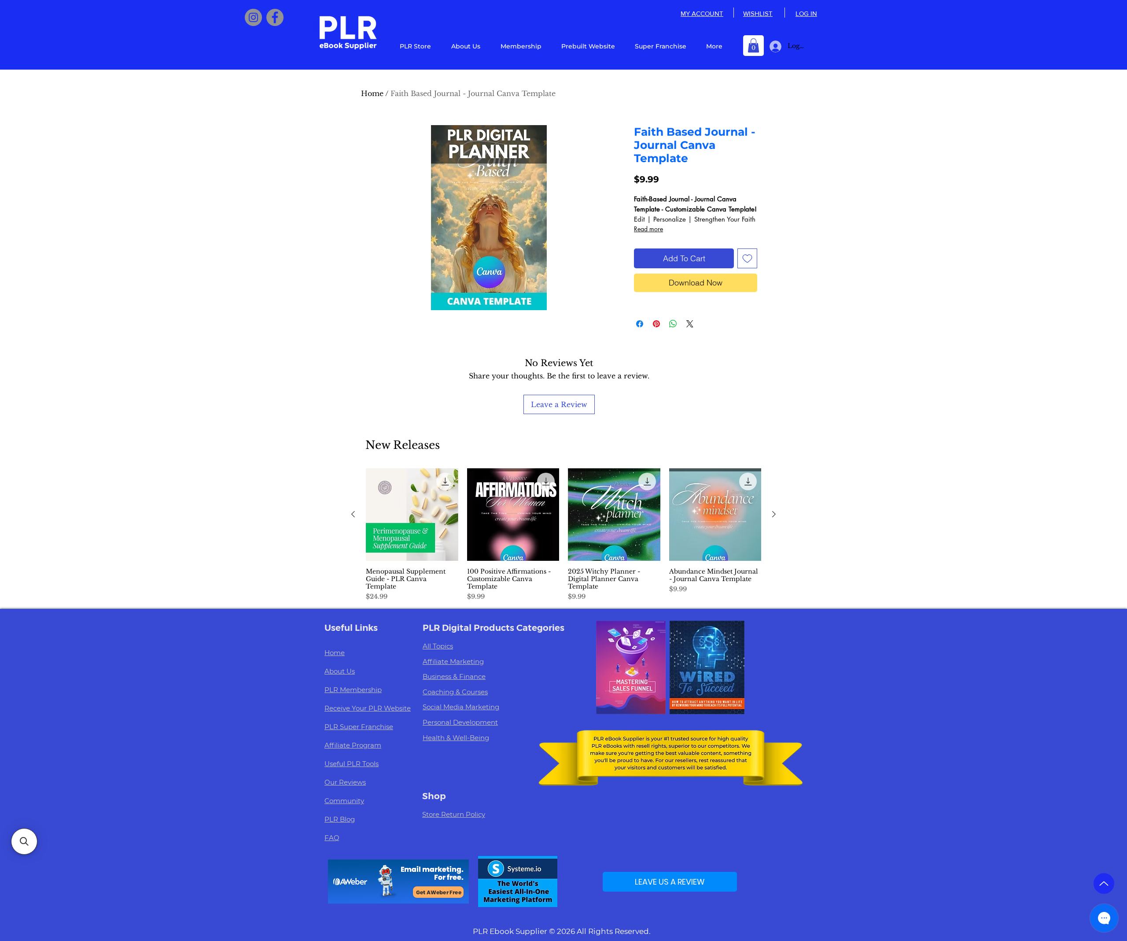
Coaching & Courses (455, 692)
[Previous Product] (353, 514)
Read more (648, 229)
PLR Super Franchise (358, 726)
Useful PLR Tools (351, 763)
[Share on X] (690, 324)
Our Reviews (345, 782)
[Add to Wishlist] (747, 258)
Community (344, 801)
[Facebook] (275, 17)
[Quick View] (412, 514)
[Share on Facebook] (639, 324)
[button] (753, 45)
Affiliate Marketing (453, 661)
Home (372, 93)
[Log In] (773, 46)
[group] (563, 535)
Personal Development (460, 722)
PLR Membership (353, 689)
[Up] (1104, 883)
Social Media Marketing (461, 707)
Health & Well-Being (456, 738)
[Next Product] (774, 514)
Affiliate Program (352, 745)
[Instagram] (253, 17)
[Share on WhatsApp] (673, 324)
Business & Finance (454, 676)
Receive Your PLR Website (367, 708)
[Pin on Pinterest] (656, 324)
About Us (339, 671)
